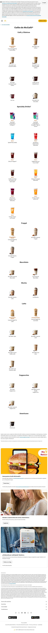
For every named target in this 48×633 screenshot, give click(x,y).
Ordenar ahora (42, 20)
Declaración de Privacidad (28, 11)
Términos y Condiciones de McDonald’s (9, 3)
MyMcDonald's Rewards (18, 478)
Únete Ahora (6, 483)
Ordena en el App (7, 562)
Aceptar (44, 2)
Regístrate (5, 523)
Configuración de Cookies (32, 627)
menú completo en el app (25, 437)
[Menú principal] (2, 20)
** (1, 586)
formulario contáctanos (12, 583)
